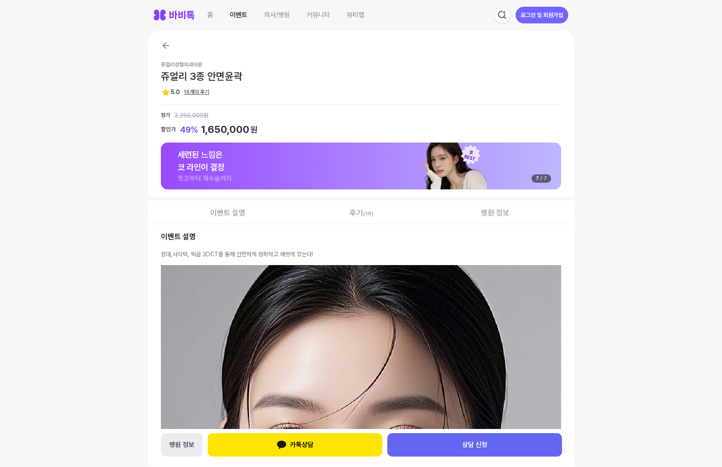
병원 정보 (181, 445)
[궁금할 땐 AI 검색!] (502, 15)
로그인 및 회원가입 (542, 15)
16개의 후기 (196, 92)
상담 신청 (474, 445)
